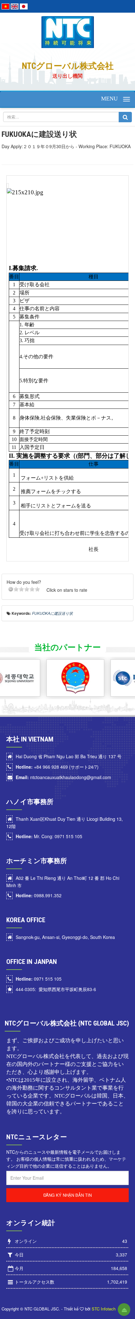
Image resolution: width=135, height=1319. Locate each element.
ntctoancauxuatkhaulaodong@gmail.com (63, 777)
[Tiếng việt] (5, 6)
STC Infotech (104, 1309)
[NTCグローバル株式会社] (67, 31)
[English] (15, 6)
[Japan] (24, 6)
